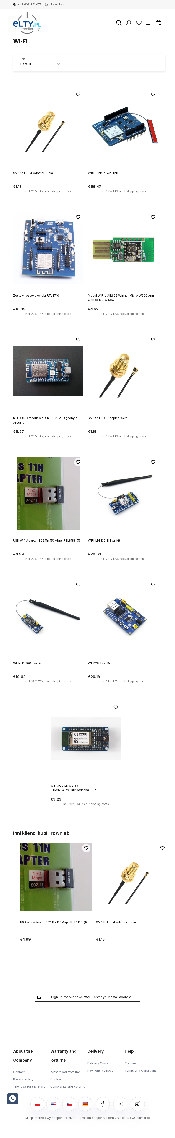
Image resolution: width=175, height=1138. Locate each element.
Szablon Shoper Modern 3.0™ (100, 1118)
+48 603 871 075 (30, 4)
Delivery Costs (98, 1063)
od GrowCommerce (136, 1118)
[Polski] (37, 1104)
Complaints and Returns (67, 1086)
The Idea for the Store (29, 1086)
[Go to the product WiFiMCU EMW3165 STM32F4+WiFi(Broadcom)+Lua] (86, 738)
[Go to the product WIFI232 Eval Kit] (123, 616)
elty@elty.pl (57, 4)
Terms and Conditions (141, 1070)
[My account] (129, 22)
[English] (53, 1104)
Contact (19, 1072)
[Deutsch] (85, 1104)
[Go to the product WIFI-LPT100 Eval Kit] (48, 616)
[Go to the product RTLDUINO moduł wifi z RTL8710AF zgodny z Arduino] (48, 371)
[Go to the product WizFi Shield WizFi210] (123, 125)
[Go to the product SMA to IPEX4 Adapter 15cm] (48, 125)
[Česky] (69, 1104)
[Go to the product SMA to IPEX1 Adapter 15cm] (123, 371)
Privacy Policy (23, 1079)
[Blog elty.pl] (138, 1104)
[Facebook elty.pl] (103, 1104)
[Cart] (159, 22)
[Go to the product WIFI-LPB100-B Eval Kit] (123, 493)
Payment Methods (100, 1070)
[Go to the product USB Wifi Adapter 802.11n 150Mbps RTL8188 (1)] (48, 493)
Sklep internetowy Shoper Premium (50, 1118)
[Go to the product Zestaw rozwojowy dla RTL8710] (48, 248)
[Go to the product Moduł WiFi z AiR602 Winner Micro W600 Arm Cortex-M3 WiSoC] (123, 248)
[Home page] (27, 23)
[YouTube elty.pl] (120, 1104)
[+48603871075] (12, 1098)
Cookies (130, 1063)
